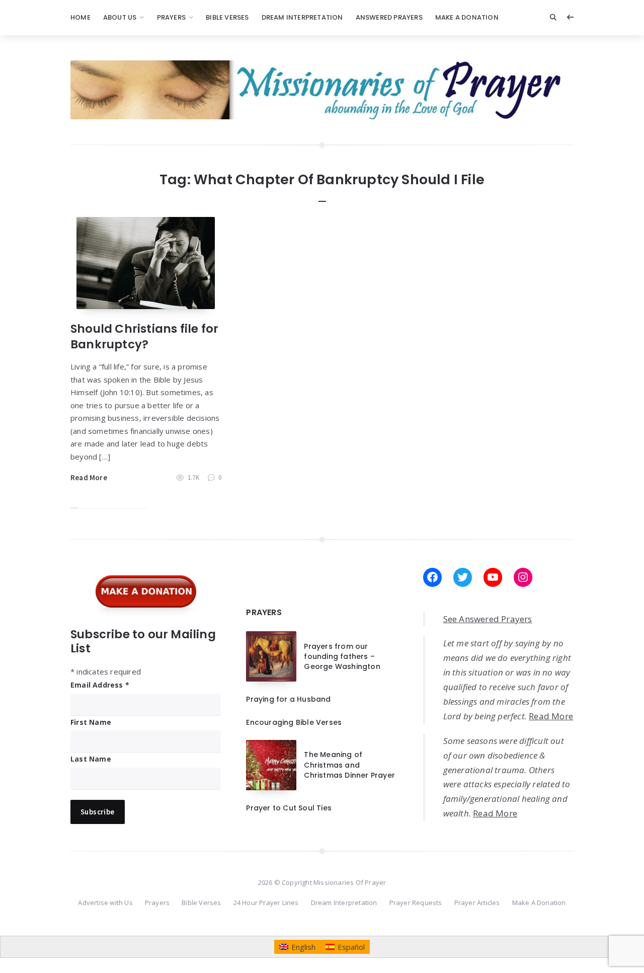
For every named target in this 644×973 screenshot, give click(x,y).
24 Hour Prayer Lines (266, 902)
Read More (88, 477)
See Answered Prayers (487, 619)
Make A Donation (467, 17)
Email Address (99, 685)
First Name (90, 722)
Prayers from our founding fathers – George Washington (342, 656)
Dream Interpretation (302, 17)
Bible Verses (227, 17)
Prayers (171, 17)
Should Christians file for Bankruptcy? (144, 336)
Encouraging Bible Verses (294, 722)
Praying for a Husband (288, 699)
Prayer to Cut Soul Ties (289, 808)
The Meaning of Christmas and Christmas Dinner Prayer (349, 765)
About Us (120, 17)
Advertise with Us (105, 902)
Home (80, 17)
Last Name (90, 759)
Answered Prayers (389, 17)
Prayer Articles (477, 902)
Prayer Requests (415, 902)
